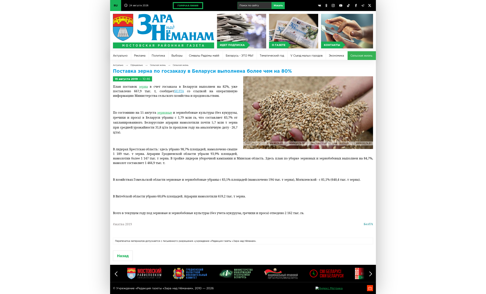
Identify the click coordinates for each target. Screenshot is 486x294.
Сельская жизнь (361, 55)
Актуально (120, 55)
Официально (136, 65)
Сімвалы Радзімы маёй (204, 55)
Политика (158, 55)
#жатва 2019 (122, 224)
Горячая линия (188, 5)
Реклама (139, 55)
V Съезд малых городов (306, 55)
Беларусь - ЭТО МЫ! (239, 55)
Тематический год (272, 55)
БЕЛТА (179, 91)
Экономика (336, 55)
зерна (143, 86)
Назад (123, 256)
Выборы (177, 55)
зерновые (164, 112)
